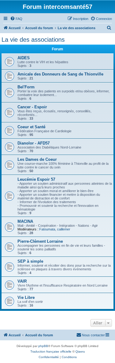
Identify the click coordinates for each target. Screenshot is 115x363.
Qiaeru (80, 351)
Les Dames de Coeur (37, 159)
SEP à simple (30, 261)
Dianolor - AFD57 (33, 143)
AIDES (23, 58)
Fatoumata (47, 229)
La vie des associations (33, 39)
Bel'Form (26, 87)
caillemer (63, 229)
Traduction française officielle (50, 351)
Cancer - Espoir (32, 107)
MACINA (25, 221)
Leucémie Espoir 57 (36, 179)
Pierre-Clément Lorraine (40, 241)
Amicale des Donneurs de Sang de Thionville (60, 74)
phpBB (43, 346)
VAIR (22, 281)
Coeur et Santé (31, 127)
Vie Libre (26, 297)
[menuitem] (16, 18)
